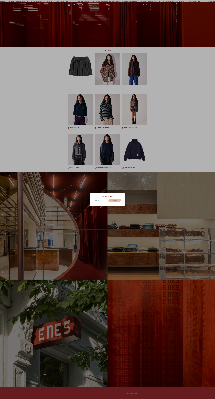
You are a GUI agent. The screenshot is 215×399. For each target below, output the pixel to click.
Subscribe (115, 200)
